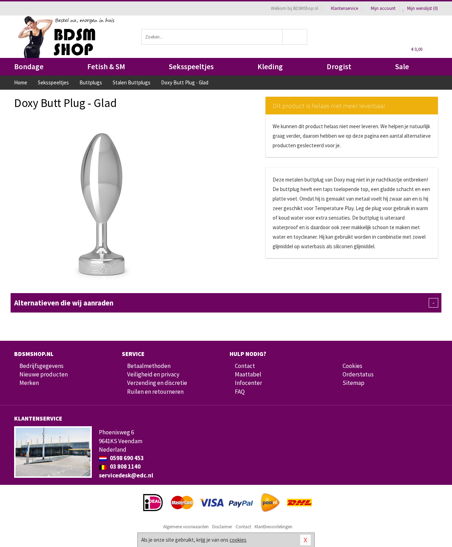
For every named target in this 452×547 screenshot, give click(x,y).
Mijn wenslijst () (422, 8)
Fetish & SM (106, 66)
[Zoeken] (295, 37)
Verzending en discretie (157, 383)
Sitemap (353, 383)
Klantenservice (344, 8)
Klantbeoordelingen (273, 527)
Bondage (28, 66)
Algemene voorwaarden (186, 527)
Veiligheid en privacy (153, 374)
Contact (245, 366)
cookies (238, 539)
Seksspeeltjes (191, 66)
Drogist (339, 66)
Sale (402, 66)
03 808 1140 (125, 466)
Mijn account (383, 8)
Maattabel (248, 374)
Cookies (352, 366)
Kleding (270, 66)
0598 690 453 (126, 458)
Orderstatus (358, 374)
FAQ (240, 392)
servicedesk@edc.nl (126, 475)
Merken (29, 383)
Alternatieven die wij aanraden (224, 303)
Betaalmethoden (149, 366)
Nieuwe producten (43, 374)
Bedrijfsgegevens (41, 366)
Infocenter (248, 383)
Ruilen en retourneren (155, 392)
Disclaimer (222, 527)
